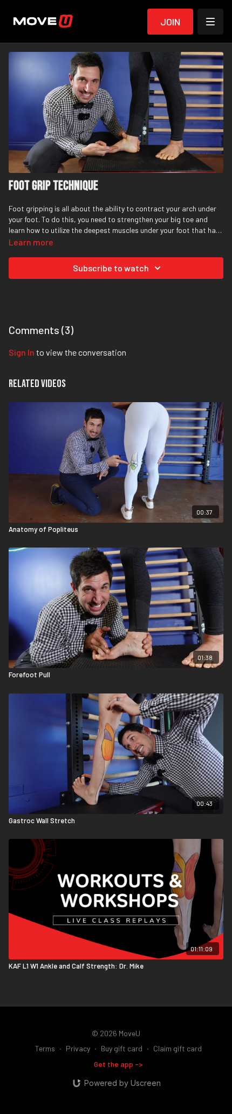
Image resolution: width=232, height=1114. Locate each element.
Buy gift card (121, 1048)
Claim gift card (177, 1048)
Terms (45, 1048)
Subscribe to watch (111, 268)
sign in (22, 352)
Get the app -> (118, 1064)
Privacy (78, 1048)
